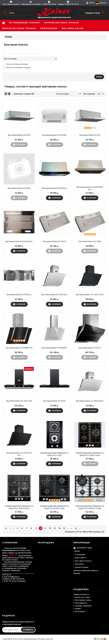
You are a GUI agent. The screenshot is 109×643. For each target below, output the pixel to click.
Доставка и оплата (83, 561)
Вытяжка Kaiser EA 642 (89, 135)
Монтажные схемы (83, 600)
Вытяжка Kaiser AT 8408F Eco (19, 348)
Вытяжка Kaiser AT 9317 (90, 348)
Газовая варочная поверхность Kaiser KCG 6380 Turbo (54, 507)
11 (45, 528)
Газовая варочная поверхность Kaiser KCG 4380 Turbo (90, 454)
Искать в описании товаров (19, 67)
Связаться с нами (82, 597)
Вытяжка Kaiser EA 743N (90, 241)
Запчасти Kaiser (81, 567)
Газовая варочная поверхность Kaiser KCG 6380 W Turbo (90, 507)
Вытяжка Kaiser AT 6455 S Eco (89, 294)
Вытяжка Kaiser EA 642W (19, 188)
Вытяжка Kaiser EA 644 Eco (54, 188)
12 (50, 528)
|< (6, 528)
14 (59, 528)
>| (75, 528)
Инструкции (80, 611)
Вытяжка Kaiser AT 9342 (54, 401)
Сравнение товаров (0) (23, 94)
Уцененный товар (84, 548)
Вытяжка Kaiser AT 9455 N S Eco (19, 454)
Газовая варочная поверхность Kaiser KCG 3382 (54, 454)
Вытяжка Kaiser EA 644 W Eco (19, 241)
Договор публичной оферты (85, 570)
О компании (80, 554)
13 (55, 528)
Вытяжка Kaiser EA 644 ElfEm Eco (90, 188)
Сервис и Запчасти (81, 594)
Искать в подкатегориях (17, 64)
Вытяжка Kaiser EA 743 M (54, 241)
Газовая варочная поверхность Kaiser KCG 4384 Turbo (19, 507)
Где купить (79, 564)
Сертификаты (81, 603)
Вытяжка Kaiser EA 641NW (54, 135)
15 (64, 528)
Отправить (28, 630)
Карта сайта (80, 558)
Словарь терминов (83, 606)
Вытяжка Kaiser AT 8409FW (54, 348)
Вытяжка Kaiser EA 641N (19, 135)
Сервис (78, 608)
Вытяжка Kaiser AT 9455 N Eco (90, 401)
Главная (76, 573)
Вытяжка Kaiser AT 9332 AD (19, 401)
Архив (77, 551)
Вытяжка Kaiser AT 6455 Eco (54, 294)
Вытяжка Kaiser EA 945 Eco (19, 294)
